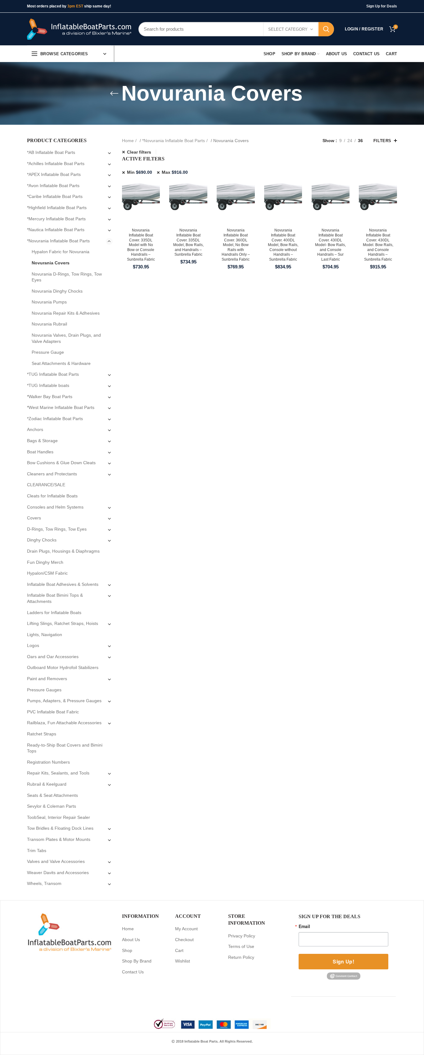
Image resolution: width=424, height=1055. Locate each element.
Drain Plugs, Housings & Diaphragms (63, 551)
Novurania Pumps (49, 301)
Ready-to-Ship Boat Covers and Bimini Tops (64, 748)
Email (304, 926)
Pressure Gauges (44, 689)
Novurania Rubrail (49, 323)
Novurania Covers (51, 262)
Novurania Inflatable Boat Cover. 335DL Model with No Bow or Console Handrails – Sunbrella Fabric (141, 245)
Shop (127, 950)
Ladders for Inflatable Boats (54, 612)
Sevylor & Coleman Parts (51, 806)
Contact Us (133, 971)
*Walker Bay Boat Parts (49, 396)
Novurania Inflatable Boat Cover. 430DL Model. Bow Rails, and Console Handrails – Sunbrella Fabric (378, 245)
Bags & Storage (42, 440)
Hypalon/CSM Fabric (47, 573)
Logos (33, 645)
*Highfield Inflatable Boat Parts (57, 207)
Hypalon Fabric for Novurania (60, 251)
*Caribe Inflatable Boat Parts (55, 196)
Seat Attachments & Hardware (61, 363)
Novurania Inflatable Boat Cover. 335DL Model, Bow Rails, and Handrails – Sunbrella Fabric (188, 242)
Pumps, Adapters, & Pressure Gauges (64, 700)
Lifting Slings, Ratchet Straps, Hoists (62, 623)
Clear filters (139, 152)
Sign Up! (343, 961)
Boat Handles (40, 451)
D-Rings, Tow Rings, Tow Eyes (57, 529)
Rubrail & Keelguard (46, 784)
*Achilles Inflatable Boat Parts (55, 163)
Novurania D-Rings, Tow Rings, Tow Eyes (67, 277)
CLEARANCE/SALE (46, 484)
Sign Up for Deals (381, 6)
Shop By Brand (136, 960)
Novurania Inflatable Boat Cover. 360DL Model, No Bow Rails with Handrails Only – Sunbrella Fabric (236, 245)
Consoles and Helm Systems (55, 507)
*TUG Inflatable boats (48, 385)
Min (139, 172)
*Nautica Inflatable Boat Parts (55, 229)
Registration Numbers (48, 762)
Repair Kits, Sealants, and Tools (58, 772)
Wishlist (182, 960)
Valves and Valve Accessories (56, 861)
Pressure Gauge (48, 352)
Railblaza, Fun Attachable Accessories (64, 722)
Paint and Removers (47, 678)
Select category (288, 29)
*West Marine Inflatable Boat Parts (60, 407)
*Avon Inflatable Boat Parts (53, 185)
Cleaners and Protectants (52, 473)
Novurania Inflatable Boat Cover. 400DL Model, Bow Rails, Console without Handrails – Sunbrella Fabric (283, 245)
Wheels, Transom (44, 883)
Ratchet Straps (41, 733)
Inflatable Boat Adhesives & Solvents (62, 584)
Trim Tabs (36, 850)
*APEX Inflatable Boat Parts (54, 174)
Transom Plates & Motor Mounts (58, 839)
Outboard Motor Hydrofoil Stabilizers (62, 667)
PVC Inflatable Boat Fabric (53, 711)
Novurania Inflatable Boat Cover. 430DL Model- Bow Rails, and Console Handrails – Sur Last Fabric (330, 245)
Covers (34, 517)
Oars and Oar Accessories (53, 656)
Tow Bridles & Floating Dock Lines (60, 828)
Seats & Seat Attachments (52, 795)
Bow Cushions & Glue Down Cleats (61, 462)
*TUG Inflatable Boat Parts (53, 374)
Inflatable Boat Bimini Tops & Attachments (55, 598)
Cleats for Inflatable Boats (52, 495)
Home (128, 140)
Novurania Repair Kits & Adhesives (66, 313)
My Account (186, 928)
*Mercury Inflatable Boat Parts (56, 218)
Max (175, 172)
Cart (179, 950)
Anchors (35, 429)
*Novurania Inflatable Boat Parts (173, 140)
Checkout (184, 939)
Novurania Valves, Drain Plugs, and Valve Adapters (66, 338)
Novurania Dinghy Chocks (57, 291)
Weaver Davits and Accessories (58, 872)
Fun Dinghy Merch (45, 562)
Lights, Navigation (44, 634)
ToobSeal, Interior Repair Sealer (58, 817)
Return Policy (241, 957)
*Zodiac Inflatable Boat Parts (55, 418)
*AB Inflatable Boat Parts (51, 152)
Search (326, 29)
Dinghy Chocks (41, 539)
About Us (131, 939)
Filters (382, 140)
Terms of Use (241, 946)
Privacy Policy (241, 935)
